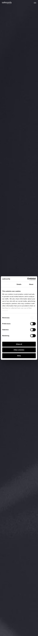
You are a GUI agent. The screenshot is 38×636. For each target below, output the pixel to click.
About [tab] (31, 284)
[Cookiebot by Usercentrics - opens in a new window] (27, 279)
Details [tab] (19, 284)
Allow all (19, 344)
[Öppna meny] (35, 3)
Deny (19, 355)
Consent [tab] (7, 284)
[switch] (33, 323)
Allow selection (19, 350)
